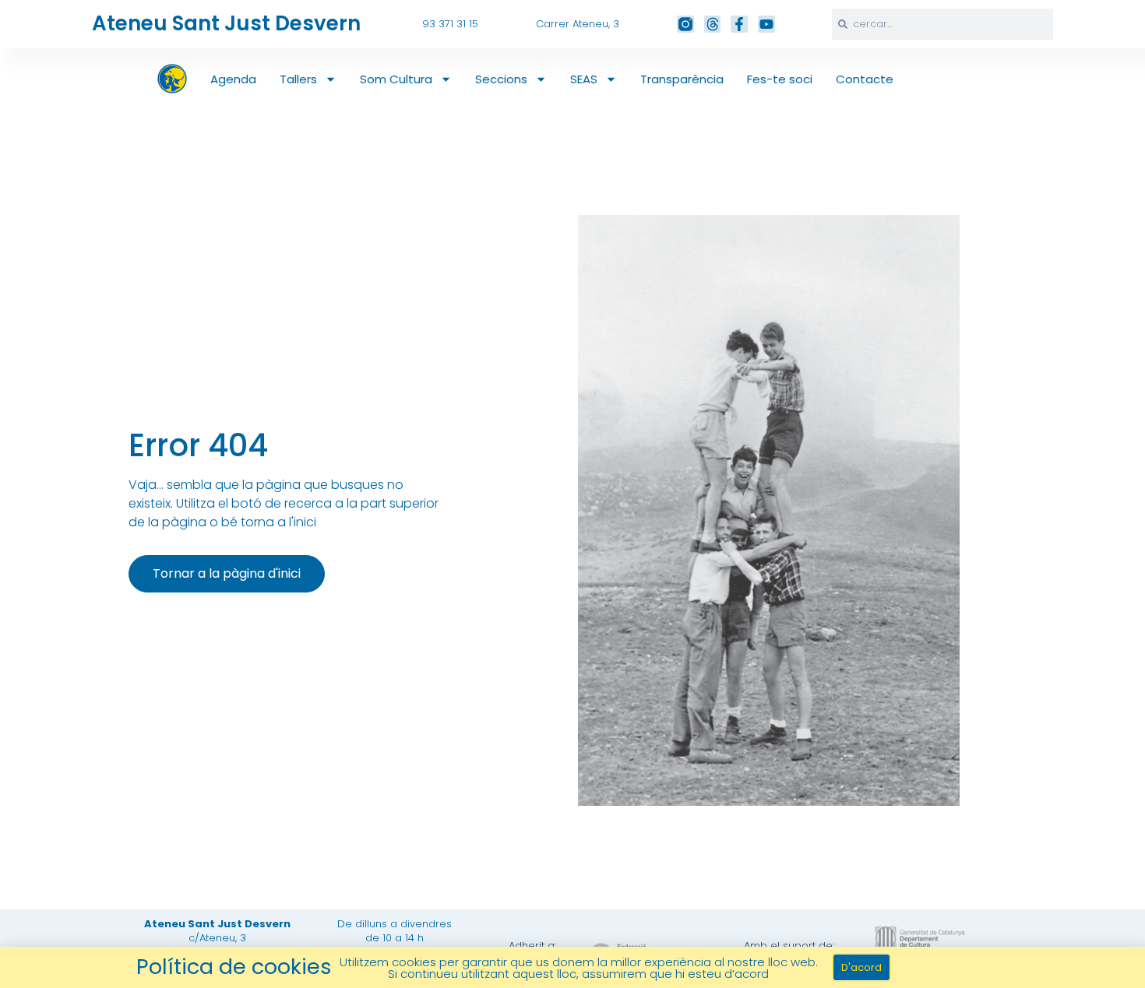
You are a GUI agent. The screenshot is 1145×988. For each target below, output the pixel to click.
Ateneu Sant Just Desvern (226, 23)
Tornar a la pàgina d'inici (227, 573)
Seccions (501, 79)
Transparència (682, 79)
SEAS (583, 79)
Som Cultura (396, 79)
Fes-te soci (779, 79)
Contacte (864, 79)
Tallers (298, 79)
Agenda (233, 79)
